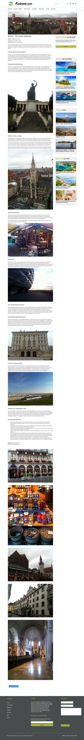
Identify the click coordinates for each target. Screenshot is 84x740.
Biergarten (25, 56)
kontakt (71, 735)
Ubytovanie (27, 9)
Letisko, (10, 363)
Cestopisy (41, 9)
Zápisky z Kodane (60, 136)
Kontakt (53, 9)
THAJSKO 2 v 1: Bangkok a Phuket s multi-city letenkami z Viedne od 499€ (65, 87)
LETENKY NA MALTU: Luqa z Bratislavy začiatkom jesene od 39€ (66, 102)
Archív (75, 735)
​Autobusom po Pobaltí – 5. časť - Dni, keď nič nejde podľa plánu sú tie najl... (65, 150)
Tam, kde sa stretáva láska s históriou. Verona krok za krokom (65, 201)
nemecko (21, 42)
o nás (67, 735)
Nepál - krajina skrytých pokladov (64, 123)
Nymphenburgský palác (20, 317)
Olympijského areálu (21, 408)
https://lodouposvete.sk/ (15, 444)
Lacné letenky (18, 9)
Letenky (34, 9)
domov (63, 735)
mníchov (15, 42)
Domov (10, 9)
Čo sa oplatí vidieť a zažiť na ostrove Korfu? (65, 173)
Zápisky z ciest (18, 41)
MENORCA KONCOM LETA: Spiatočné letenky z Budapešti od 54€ (65, 73)
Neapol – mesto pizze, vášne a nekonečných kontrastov (63, 187)
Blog (47, 9)
